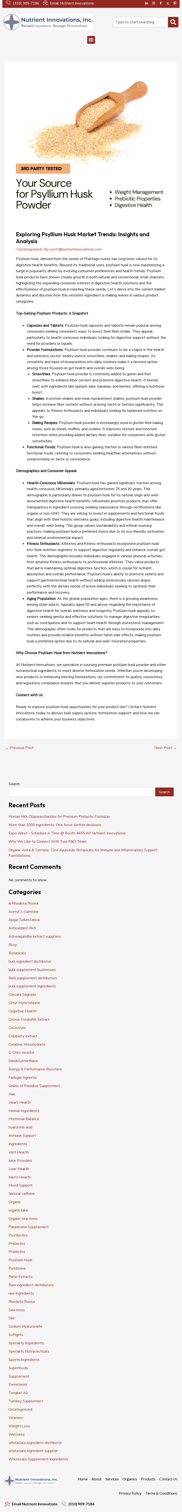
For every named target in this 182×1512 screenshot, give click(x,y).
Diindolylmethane (23, 1060)
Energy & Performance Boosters (35, 1069)
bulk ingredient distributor (30, 961)
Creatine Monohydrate (27, 1044)
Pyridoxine (17, 1268)
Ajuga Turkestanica (24, 919)
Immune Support (22, 1135)
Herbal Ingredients (24, 1110)
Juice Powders (20, 1160)
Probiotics (17, 1251)
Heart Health (20, 1102)
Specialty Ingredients (26, 1342)
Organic (15, 1201)
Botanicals (17, 953)
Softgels (16, 1334)
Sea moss (17, 1309)
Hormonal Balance (24, 1118)
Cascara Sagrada (22, 994)
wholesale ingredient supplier (33, 1450)
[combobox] (140, 22)
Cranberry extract (23, 1036)
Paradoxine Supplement (29, 1226)
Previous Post (19, 748)
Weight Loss (19, 1425)
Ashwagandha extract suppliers (35, 936)
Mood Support (20, 1185)
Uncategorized (29, 249)
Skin (12, 1317)
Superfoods (18, 1367)
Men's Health (20, 1177)
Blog (13, 944)
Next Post (165, 748)
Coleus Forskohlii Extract (29, 1019)
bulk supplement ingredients (32, 986)
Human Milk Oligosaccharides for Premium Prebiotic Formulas (59, 816)
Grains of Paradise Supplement (34, 1085)
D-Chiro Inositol (22, 1052)
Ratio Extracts (20, 1276)
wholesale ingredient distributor (35, 1442)
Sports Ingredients (24, 1359)
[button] (91, 40)
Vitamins (16, 1417)
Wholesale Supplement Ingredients (38, 1459)
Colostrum (17, 1027)
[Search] (173, 22)
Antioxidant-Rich (22, 928)
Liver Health (19, 1168)
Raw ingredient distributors (31, 1284)
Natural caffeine (22, 1193)
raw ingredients (21, 1293)
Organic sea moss (23, 1218)
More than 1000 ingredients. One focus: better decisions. (55, 824)
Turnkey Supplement (26, 1401)
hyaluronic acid (20, 1127)
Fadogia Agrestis (23, 1077)
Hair (12, 1094)
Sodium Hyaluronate (25, 1326)
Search (14, 783)
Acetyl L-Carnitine (23, 911)
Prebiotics (17, 1243)
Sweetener (18, 1384)
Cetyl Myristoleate (24, 1002)
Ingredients (18, 1143)
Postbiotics (18, 1235)
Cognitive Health (22, 1011)
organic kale (18, 1210)
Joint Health (19, 1152)
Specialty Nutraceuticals (29, 1351)
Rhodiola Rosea (22, 1301)
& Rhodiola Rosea (23, 903)
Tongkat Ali (18, 1392)
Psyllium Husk (20, 1259)
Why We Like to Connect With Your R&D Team (47, 841)
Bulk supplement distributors (33, 977)
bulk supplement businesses (32, 969)
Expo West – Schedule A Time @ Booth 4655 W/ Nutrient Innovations (67, 833)
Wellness (17, 1434)
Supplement (19, 1376)
